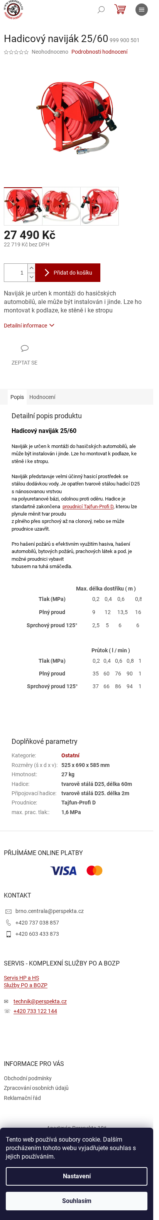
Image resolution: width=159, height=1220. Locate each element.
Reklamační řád (22, 1098)
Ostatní (70, 755)
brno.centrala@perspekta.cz (49, 911)
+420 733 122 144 (35, 1011)
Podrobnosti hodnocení (99, 52)
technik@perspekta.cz (40, 1001)
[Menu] (141, 9)
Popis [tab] (17, 397)
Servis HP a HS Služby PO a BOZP (25, 981)
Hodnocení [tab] (42, 397)
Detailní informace (25, 325)
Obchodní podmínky (28, 1078)
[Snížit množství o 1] (31, 277)
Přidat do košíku (73, 273)
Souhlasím (76, 1201)
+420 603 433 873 (37, 934)
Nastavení (77, 1176)
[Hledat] (101, 9)
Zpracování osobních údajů (36, 1088)
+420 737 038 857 (37, 923)
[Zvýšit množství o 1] (31, 268)
